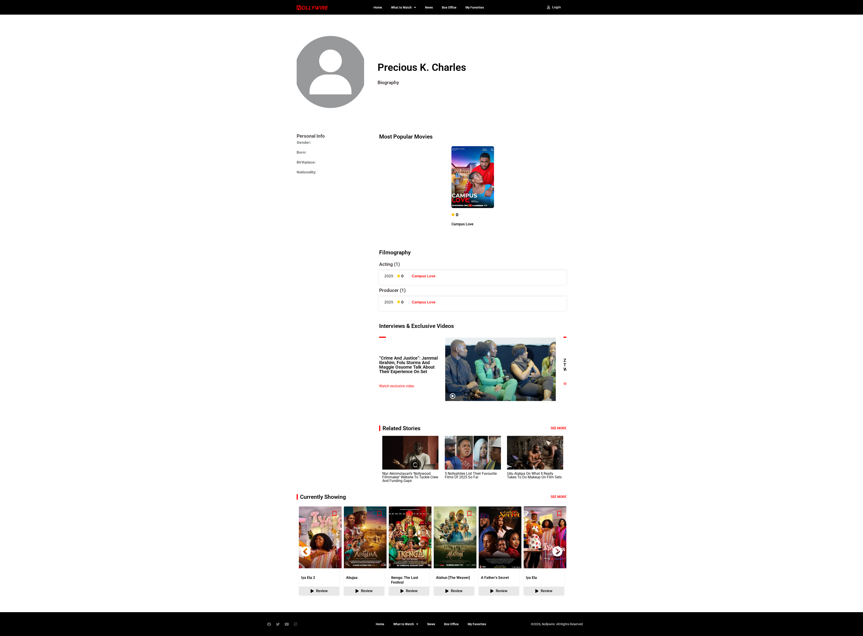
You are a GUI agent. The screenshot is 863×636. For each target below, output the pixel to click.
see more (558, 497)
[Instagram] (295, 624)
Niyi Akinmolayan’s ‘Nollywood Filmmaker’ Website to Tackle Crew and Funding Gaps (410, 477)
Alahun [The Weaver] (453, 578)
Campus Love (463, 224)
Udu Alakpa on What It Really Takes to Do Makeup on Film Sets (534, 475)
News (429, 7)
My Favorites (474, 7)
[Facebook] (269, 624)
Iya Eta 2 (308, 578)
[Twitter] (278, 624)
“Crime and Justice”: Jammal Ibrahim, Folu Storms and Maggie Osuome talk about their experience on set (408, 364)
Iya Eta (531, 578)
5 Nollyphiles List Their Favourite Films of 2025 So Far (471, 475)
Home (378, 7)
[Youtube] (286, 624)
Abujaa (352, 578)
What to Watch (401, 7)
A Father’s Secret (495, 578)
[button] (557, 551)
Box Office (449, 7)
